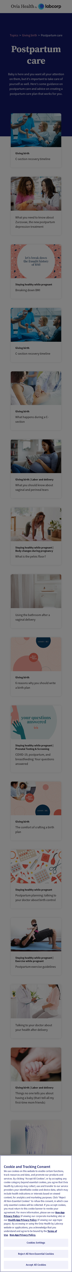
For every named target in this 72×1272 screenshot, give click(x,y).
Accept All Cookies (36, 1264)
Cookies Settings (36, 1242)
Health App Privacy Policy (22, 1220)
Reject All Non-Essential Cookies (36, 1253)
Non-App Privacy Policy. (23, 1235)
